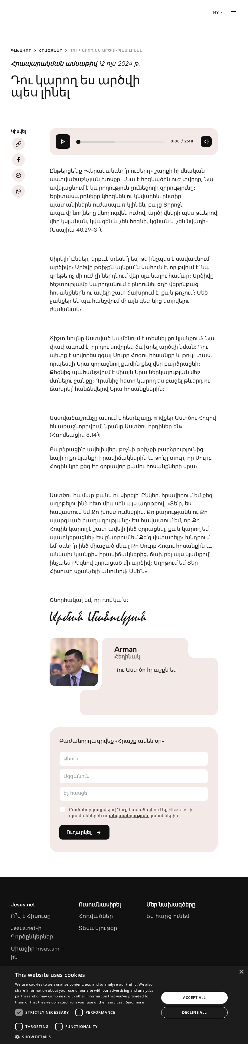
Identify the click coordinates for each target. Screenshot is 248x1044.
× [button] (241, 972)
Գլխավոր (21, 50)
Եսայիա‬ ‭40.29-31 (75, 230)
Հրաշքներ (50, 50)
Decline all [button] (194, 1012)
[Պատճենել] (18, 144)
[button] (85, 1036)
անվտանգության (129, 815)
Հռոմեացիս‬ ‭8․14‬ (74, 435)
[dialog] (124, 1005)
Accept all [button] (194, 997)
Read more (134, 1002)
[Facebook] (18, 159)
